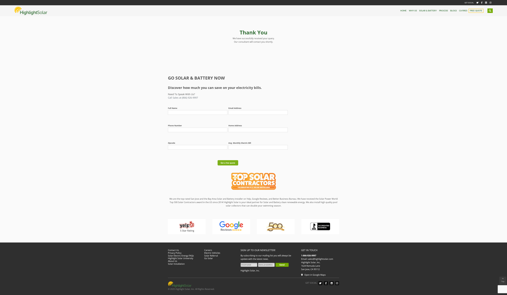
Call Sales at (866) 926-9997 (183, 97)
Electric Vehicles (212, 252)
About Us (172, 261)
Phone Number (175, 125)
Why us (413, 11)
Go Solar (208, 258)
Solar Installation (176, 263)
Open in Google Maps (315, 274)
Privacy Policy (174, 252)
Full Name (172, 108)
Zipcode (171, 143)
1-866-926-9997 (308, 255)
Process (443, 11)
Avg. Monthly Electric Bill (239, 143)
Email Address (234, 108)
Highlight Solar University (180, 258)
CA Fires (463, 11)
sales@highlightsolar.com (320, 259)
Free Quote (476, 11)
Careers (208, 250)
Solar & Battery (428, 11)
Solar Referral (211, 255)
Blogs (453, 11)
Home (403, 11)
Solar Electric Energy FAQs (181, 255)
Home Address (235, 125)
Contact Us (173, 250)
